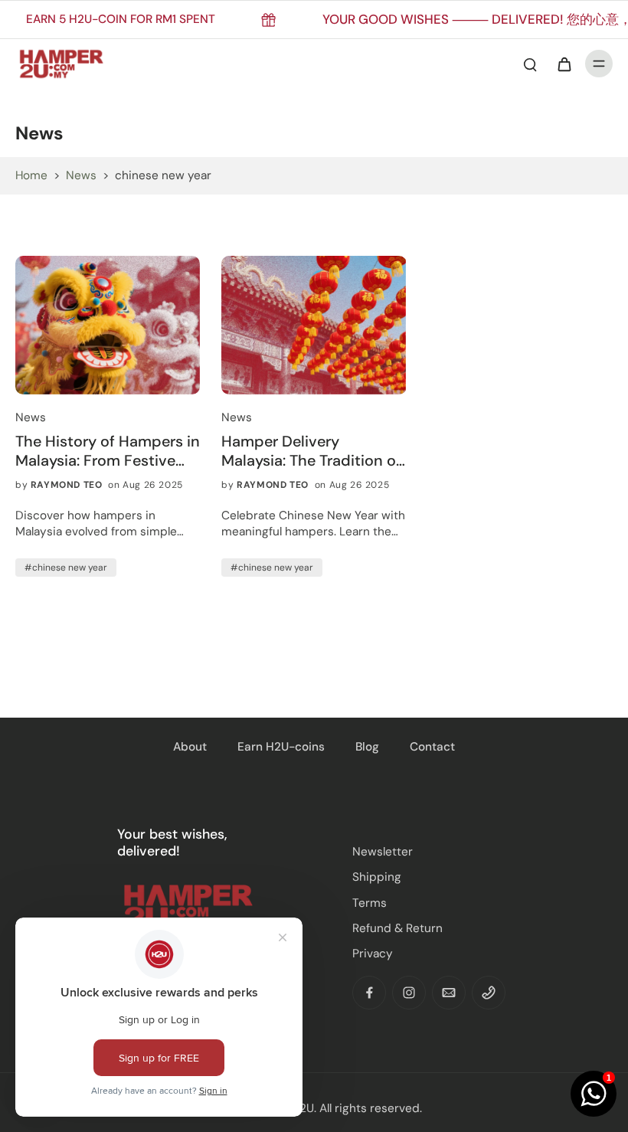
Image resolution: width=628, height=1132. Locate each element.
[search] (530, 63)
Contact (432, 746)
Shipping (376, 877)
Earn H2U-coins (281, 746)
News (81, 175)
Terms (369, 903)
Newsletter (382, 851)
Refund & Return (397, 928)
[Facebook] (369, 992)
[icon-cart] (564, 63)
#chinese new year (66, 567)
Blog (367, 746)
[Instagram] (409, 992)
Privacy (372, 953)
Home (31, 175)
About (190, 746)
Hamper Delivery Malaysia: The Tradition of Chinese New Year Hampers (311, 450)
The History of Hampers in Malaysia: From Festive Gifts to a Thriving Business (107, 450)
